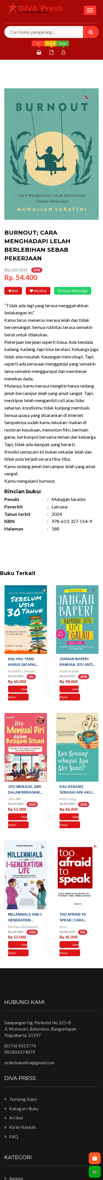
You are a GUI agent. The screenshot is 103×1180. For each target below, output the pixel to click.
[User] (64, 52)
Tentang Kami (22, 1107)
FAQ (13, 1144)
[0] (39, 52)
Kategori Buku (23, 1116)
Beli (19, 291)
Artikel (15, 1125)
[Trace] (52, 52)
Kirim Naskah (22, 1135)
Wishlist (53, 291)
